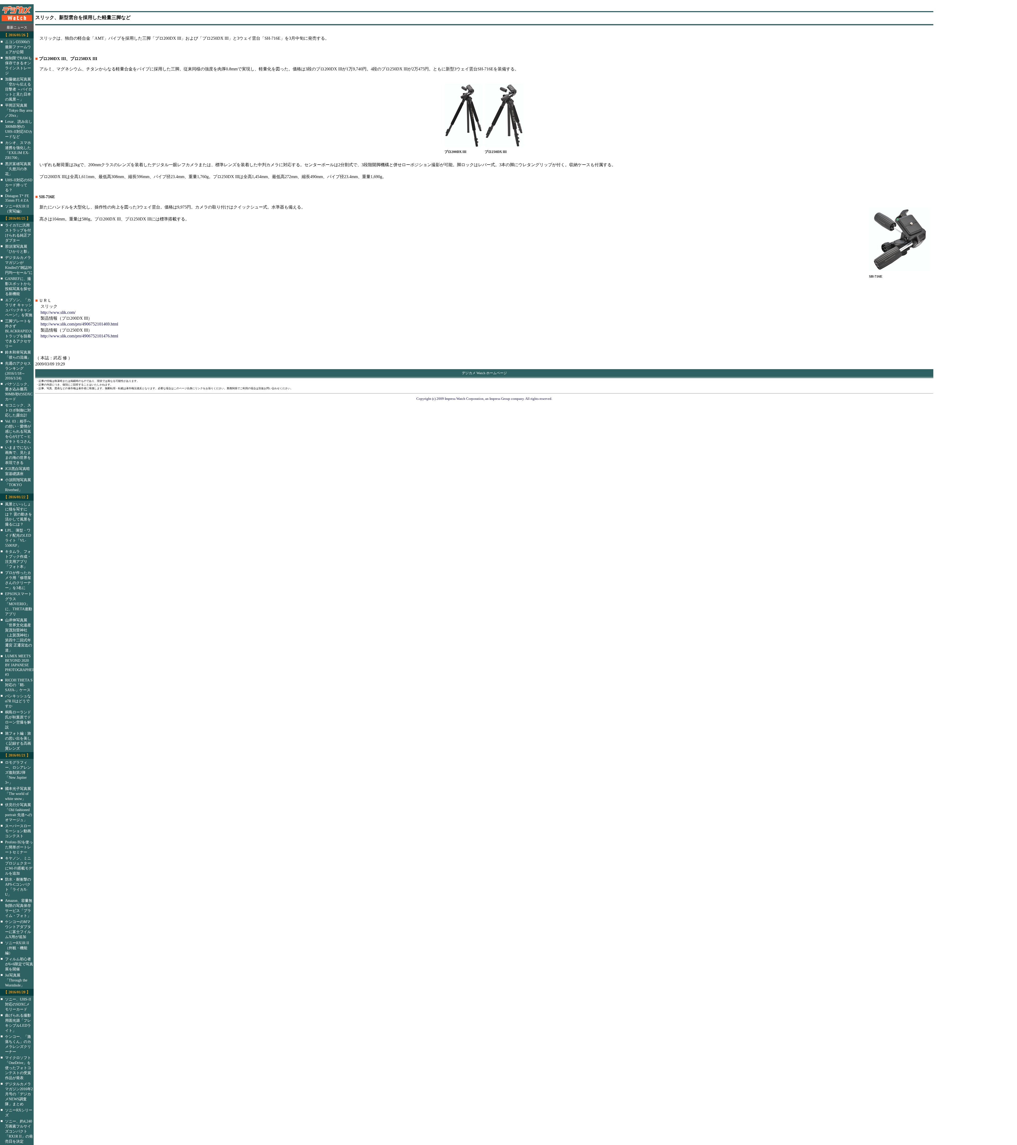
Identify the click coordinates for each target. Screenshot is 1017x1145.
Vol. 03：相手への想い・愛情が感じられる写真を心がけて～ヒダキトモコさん (18, 431)
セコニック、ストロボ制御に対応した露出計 (18, 410)
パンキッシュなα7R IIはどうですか (18, 701)
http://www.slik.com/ (58, 312)
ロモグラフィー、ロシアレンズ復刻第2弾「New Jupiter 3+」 (18, 772)
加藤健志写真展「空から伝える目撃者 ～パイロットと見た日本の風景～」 (18, 89)
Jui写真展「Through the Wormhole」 (16, 980)
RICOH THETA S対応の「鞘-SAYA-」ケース (19, 685)
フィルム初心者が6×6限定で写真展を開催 (19, 964)
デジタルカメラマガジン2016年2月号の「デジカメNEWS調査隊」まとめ (19, 1094)
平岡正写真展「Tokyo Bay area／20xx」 (18, 110)
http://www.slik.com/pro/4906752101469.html (79, 324)
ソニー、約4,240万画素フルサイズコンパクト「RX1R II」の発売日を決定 (19, 1131)
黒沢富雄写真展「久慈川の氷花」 (18, 169)
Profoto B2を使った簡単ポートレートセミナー (19, 847)
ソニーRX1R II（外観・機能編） (17, 948)
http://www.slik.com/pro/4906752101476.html (79, 336)
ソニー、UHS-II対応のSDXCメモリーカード (18, 1004)
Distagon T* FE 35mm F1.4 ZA (17, 198)
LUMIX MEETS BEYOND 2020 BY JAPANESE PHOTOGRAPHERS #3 (23, 665)
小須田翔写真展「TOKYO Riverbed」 (18, 485)
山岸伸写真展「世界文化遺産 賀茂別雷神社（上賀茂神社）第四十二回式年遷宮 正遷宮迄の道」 (18, 635)
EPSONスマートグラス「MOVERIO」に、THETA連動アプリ (18, 604)
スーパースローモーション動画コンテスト (18, 831)
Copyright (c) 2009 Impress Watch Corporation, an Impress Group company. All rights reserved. (484, 399)
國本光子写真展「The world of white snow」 (18, 793)
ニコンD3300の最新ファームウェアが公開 (18, 47)
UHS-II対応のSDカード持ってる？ (18, 185)
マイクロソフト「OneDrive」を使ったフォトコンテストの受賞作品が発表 (18, 1068)
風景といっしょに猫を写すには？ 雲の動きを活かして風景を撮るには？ (18, 514)
